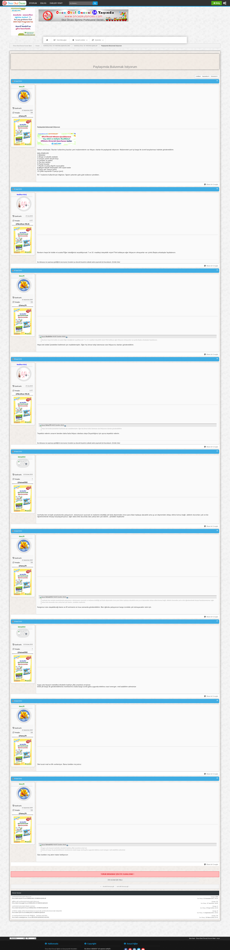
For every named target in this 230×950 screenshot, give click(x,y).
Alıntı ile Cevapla (212, 184)
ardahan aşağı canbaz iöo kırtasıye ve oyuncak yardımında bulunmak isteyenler (37, 911)
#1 (217, 81)
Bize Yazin (192, 938)
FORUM (34, 3)
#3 (217, 270)
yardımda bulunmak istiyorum (21, 896)
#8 (217, 700)
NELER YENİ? (56, 3)
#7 (217, 621)
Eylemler (98, 40)
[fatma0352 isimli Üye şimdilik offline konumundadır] (23, 463)
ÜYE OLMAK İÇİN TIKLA (115, 880)
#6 (217, 530)
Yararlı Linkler (80, 40)
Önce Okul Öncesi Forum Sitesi (206, 938)
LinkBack (198, 76)
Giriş (218, 3)
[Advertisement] (82, 28)
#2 (217, 188)
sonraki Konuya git (122, 886)
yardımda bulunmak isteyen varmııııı (23, 906)
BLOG (43, 3)
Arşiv (218, 938)
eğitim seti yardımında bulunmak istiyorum (25, 901)
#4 (217, 358)
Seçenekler (205, 76)
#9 (217, 778)
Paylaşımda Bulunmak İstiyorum (115, 67)
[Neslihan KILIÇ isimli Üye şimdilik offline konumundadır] (23, 203)
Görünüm (213, 76)
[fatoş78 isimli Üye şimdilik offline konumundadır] (23, 95)
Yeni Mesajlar (62, 40)
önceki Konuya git (108, 886)
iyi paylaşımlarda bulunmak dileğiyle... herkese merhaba (29, 915)
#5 (217, 451)
